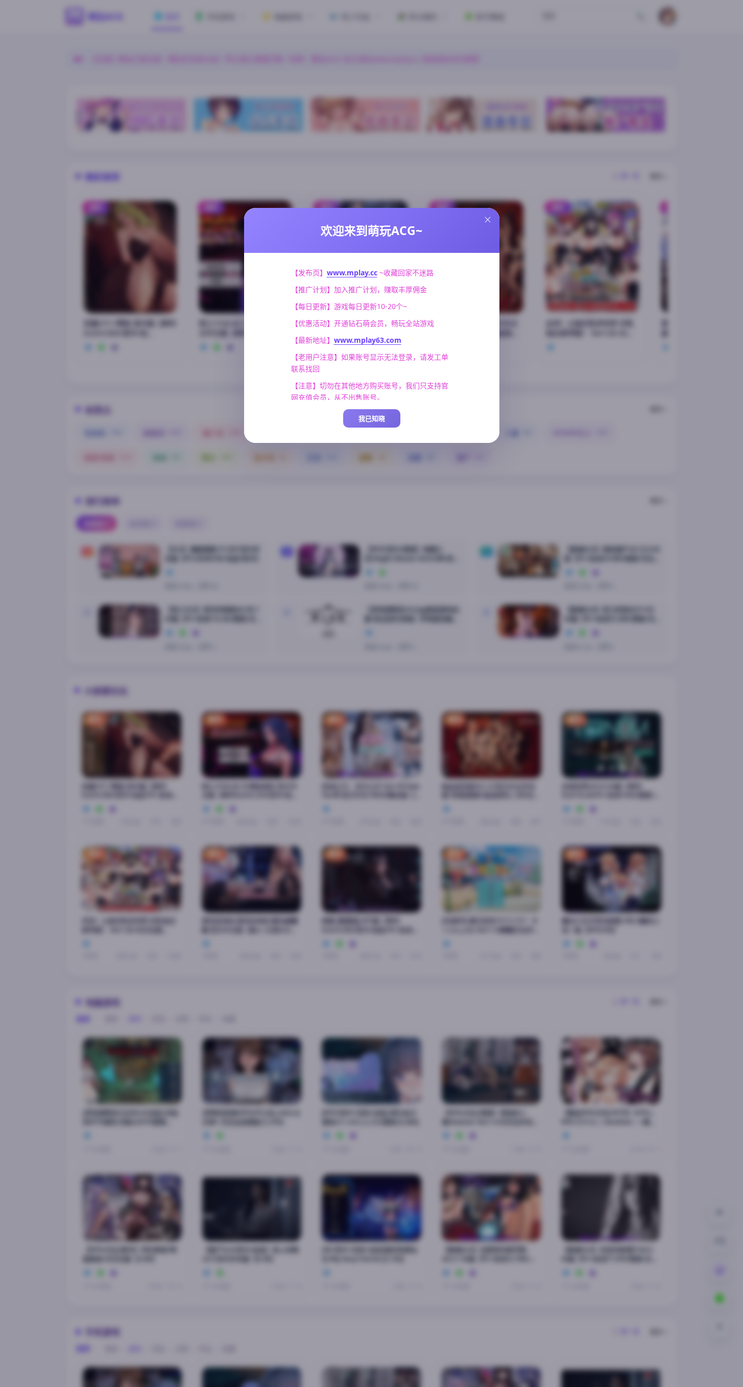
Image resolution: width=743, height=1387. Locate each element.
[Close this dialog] (487, 219)
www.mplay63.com (367, 340)
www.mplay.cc (352, 272)
